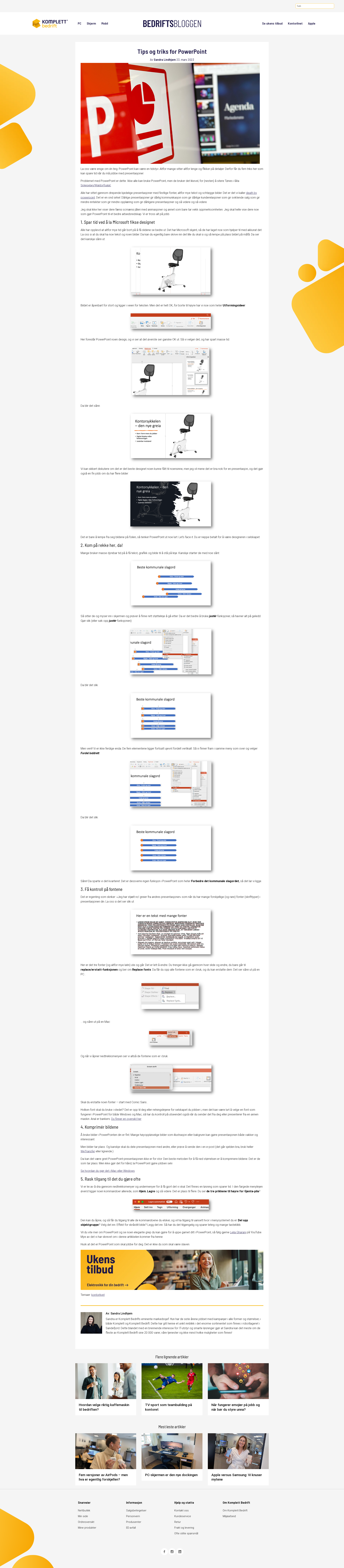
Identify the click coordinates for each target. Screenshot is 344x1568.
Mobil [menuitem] (104, 23)
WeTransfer (88, 1151)
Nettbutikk (84, 1510)
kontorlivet (98, 1295)
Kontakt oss (181, 1510)
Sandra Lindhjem (165, 59)
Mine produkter (87, 1527)
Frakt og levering (184, 1527)
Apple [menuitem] (311, 23)
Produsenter (133, 1522)
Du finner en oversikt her (126, 1119)
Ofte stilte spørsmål (186, 1533)
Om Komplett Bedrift (235, 1510)
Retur (177, 1522)
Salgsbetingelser (136, 1510)
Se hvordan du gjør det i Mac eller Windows (108, 1171)
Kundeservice (182, 1516)
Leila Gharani (238, 1232)
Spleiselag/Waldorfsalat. (96, 185)
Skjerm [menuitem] (91, 23)
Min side (83, 1516)
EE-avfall (131, 1527)
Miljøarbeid (229, 1516)
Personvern (133, 1516)
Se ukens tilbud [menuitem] (272, 23)
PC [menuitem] (79, 23)
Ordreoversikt (86, 1522)
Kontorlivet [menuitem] (295, 23)
